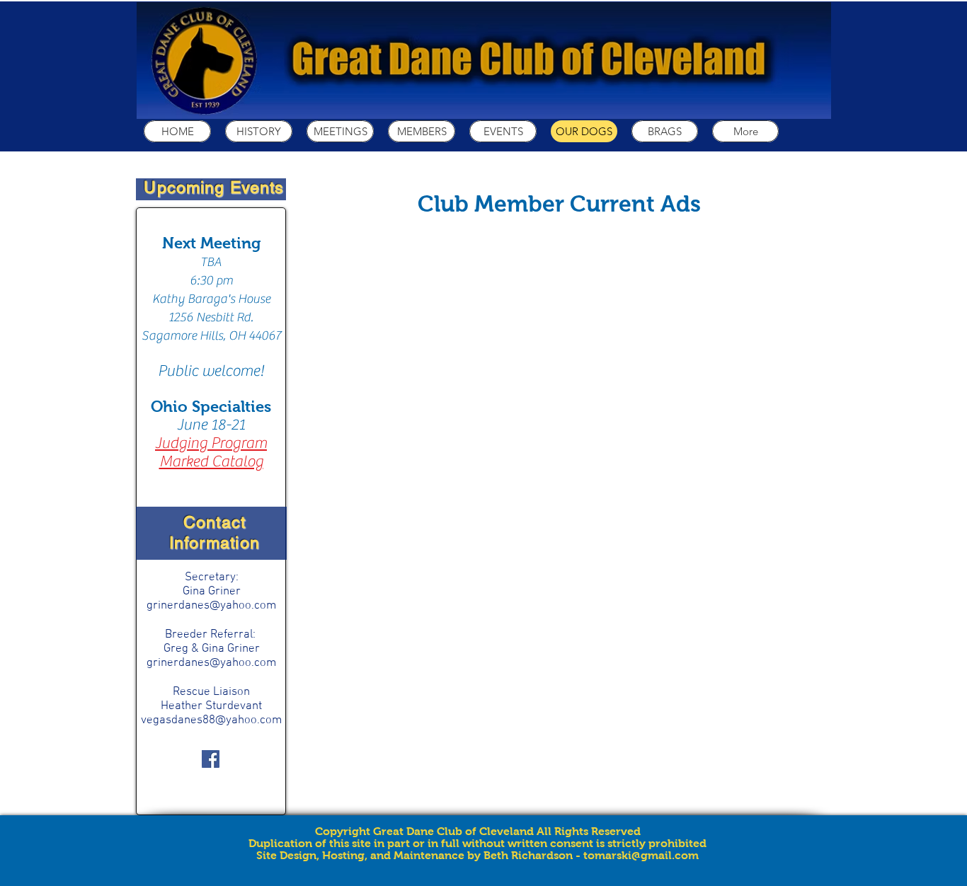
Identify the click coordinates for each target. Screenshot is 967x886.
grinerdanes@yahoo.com (211, 606)
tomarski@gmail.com (641, 855)
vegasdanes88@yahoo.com (211, 720)
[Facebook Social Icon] (210, 759)
